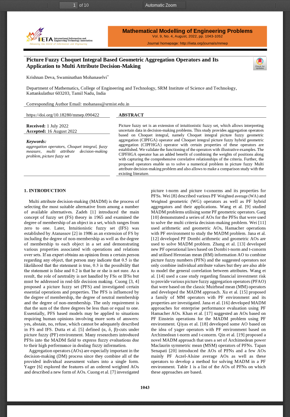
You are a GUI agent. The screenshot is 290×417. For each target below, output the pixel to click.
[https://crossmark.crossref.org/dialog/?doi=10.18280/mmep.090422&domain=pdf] (260, 63)
